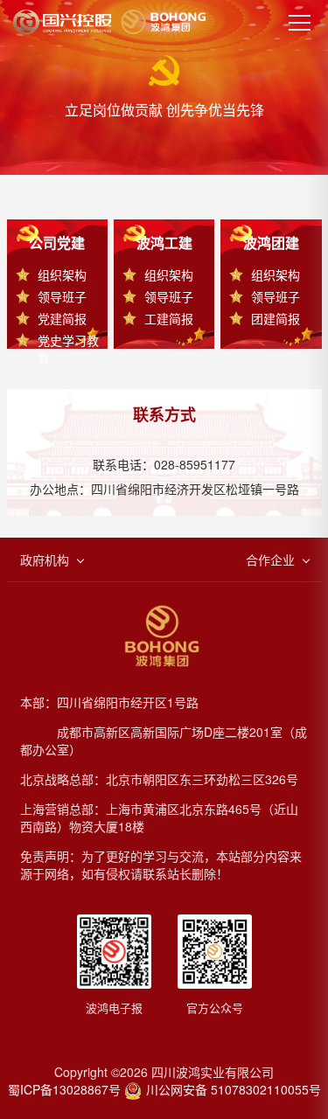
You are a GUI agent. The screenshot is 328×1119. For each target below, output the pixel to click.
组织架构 (62, 274)
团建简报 (275, 318)
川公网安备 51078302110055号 (233, 1089)
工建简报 (168, 318)
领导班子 (62, 296)
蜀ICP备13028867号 (64, 1089)
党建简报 (62, 318)
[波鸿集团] (109, 22)
